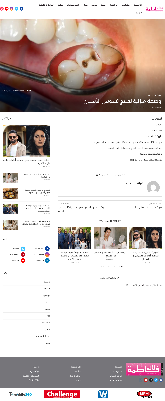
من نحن (36, 367)
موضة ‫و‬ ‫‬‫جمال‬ (116, 376)
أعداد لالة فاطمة (46, 5)
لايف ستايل (73, 5)
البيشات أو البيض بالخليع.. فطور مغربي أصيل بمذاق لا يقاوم (37, 191)
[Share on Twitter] (102, 175)
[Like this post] (108, 175)
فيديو (139, 12)
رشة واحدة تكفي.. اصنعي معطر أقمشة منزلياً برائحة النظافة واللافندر (35, 222)
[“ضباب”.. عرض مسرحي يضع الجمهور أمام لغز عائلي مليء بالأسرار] (145, 238)
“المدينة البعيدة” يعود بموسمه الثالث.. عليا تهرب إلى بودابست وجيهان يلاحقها (74, 255)
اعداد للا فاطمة (115, 380)
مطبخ (60, 5)
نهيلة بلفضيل (153, 107)
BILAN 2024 (34, 380)
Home (29, 90)
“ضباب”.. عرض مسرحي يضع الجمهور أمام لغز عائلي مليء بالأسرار (146, 255)
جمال (85, 5)
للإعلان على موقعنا (31, 376)
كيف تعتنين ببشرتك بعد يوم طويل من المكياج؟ (36, 175)
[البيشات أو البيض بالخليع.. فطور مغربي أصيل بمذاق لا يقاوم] (10, 193)
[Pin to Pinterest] (99, 175)
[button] (61, 247)
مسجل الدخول (144, 285)
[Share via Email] (97, 175)
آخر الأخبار (113, 5)
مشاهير (126, 5)
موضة (94, 5)
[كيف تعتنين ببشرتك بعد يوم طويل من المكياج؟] (110, 238)
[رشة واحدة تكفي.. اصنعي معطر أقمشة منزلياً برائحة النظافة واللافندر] (10, 225)
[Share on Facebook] (104, 175)
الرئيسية (138, 5)
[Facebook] (21, 9)
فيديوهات (117, 371)
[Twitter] (16, 9)
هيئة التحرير (34, 371)
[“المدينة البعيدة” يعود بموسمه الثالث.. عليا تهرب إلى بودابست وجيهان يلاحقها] (74, 238)
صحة (103, 5)
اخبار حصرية (76, 367)
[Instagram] (11, 9)
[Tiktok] (2, 9)
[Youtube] (7, 9)
